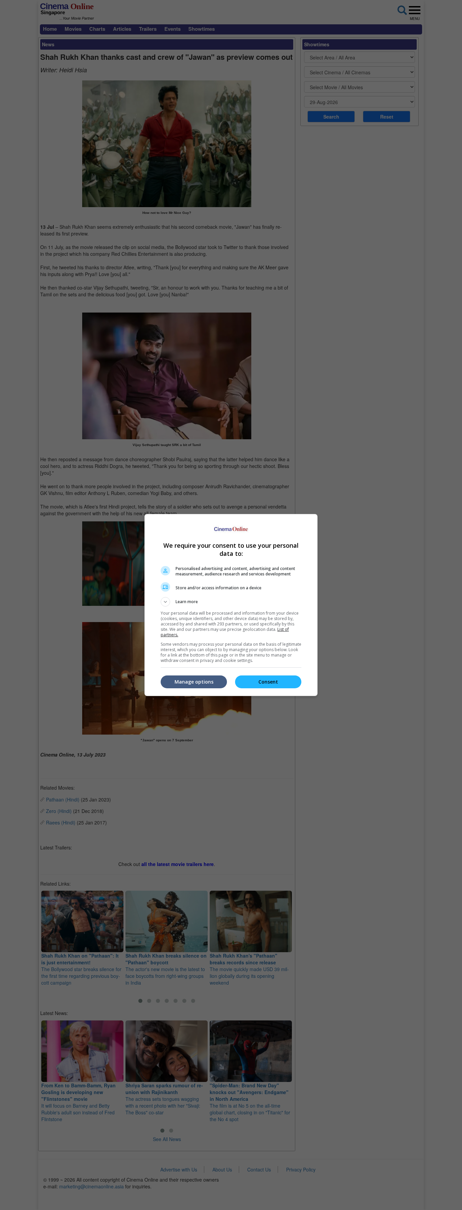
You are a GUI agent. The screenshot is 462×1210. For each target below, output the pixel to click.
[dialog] (231, 605)
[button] (231, 602)
